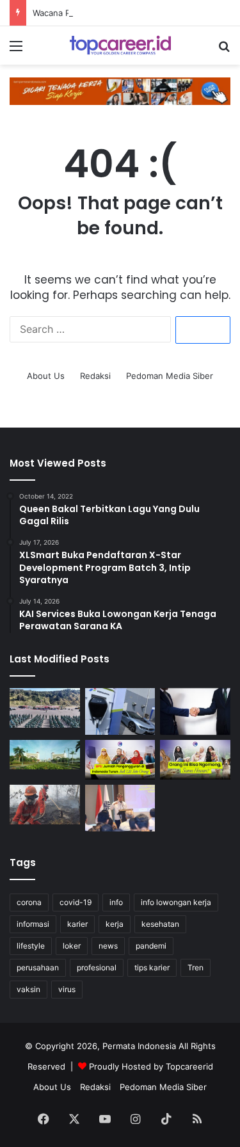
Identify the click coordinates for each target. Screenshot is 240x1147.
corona (29, 902)
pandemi (151, 945)
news (108, 945)
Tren (196, 967)
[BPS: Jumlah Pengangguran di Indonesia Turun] (120, 760)
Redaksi (95, 376)
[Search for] (224, 50)
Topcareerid (189, 1066)
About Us (46, 376)
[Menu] (16, 50)
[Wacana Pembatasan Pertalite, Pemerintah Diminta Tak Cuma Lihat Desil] (120, 711)
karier (77, 924)
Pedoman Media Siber (169, 376)
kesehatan (160, 924)
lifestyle (31, 945)
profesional (96, 967)
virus (67, 989)
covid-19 (76, 902)
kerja (115, 924)
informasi (33, 924)
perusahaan (38, 967)
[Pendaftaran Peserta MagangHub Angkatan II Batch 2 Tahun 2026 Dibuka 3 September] (120, 808)
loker (72, 945)
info (116, 902)
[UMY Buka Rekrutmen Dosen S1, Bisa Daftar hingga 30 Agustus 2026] (45, 754)
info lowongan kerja (176, 902)
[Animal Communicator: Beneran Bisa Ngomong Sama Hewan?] (195, 760)
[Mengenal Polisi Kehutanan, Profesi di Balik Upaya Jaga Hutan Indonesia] (45, 708)
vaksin (28, 989)
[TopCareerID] (120, 45)
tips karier (152, 967)
